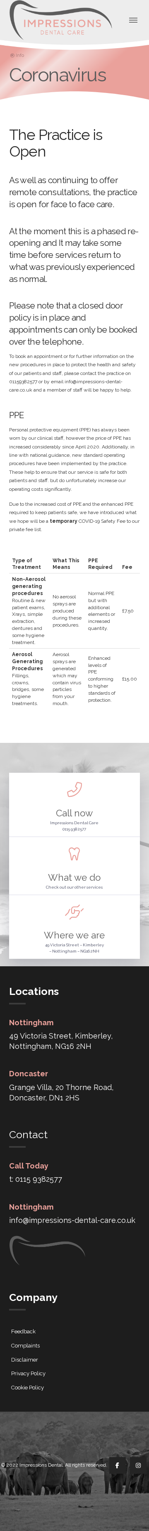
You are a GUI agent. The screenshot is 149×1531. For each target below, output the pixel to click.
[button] (133, 20)
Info (20, 55)
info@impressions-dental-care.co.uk (72, 1220)
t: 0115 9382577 (35, 1179)
